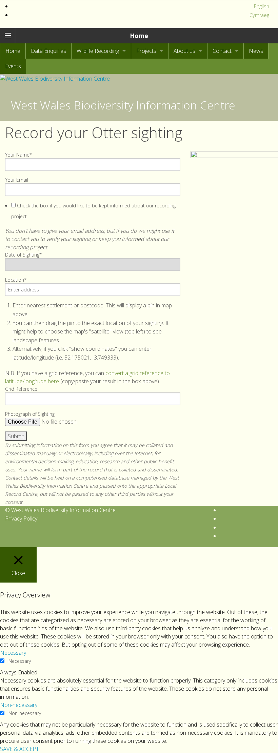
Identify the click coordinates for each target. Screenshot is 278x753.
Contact (222, 51)
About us (184, 51)
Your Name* (18, 154)
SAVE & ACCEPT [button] (19, 749)
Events (13, 66)
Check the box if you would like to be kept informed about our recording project (93, 211)
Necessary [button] (13, 652)
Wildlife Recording (98, 51)
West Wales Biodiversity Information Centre (123, 105)
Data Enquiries (48, 51)
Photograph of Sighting (30, 414)
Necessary (19, 661)
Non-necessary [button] (18, 705)
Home (139, 36)
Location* (15, 280)
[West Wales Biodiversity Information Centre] (55, 78)
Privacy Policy (21, 518)
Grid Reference (21, 389)
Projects (146, 51)
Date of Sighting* (23, 254)
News (256, 51)
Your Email (16, 180)
